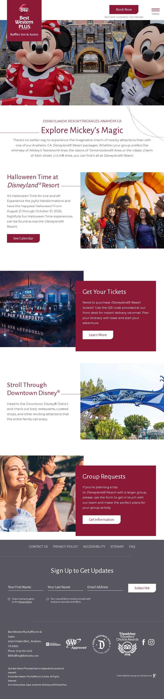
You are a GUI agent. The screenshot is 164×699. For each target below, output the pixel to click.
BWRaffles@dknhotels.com (23, 655)
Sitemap (117, 546)
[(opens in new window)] (54, 644)
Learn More (98, 334)
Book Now (124, 9)
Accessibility (94, 546)
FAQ (132, 546)
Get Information (101, 520)
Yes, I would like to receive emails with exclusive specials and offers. (71, 600)
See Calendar (23, 237)
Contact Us (38, 546)
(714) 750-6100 (136, 17)
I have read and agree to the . (23, 600)
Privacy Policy (65, 546)
